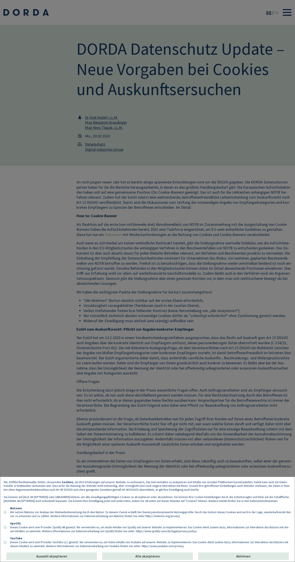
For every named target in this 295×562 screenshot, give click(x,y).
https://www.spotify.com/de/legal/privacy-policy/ (166, 531)
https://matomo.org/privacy (162, 516)
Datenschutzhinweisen (264, 501)
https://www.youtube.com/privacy (163, 546)
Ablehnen (243, 556)
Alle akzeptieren (147, 556)
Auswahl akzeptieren (51, 556)
